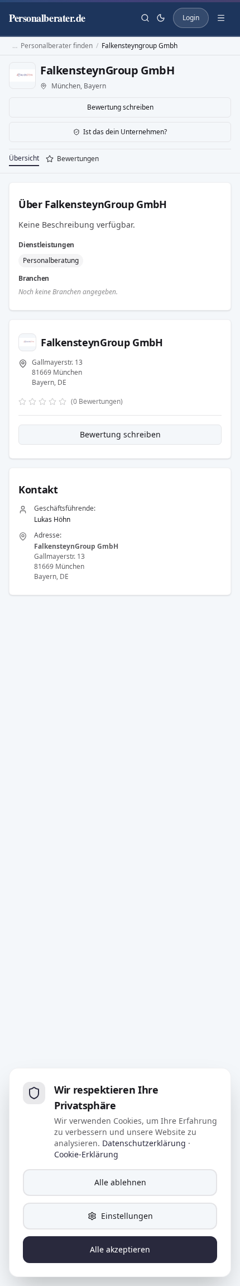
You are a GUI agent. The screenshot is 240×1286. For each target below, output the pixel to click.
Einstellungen (127, 1215)
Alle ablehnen (120, 1182)
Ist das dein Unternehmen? (125, 131)
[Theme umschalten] (161, 18)
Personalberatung (51, 260)
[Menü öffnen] (221, 18)
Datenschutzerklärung (144, 1143)
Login (191, 17)
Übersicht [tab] (24, 158)
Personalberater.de (47, 18)
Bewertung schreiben (120, 107)
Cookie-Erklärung (86, 1154)
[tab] (72, 160)
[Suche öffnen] (145, 18)
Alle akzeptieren (120, 1249)
